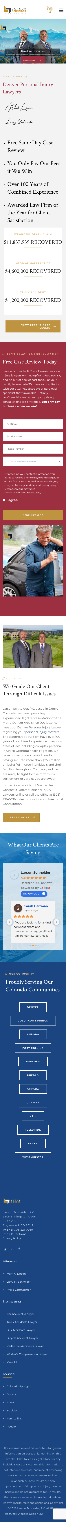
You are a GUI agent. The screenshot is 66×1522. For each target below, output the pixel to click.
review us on (32, 893)
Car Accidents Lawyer (20, 1314)
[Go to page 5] (33, 945)
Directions (18, 1234)
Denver (33, 1007)
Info (5, 1234)
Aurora (33, 1034)
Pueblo (33, 1075)
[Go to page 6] (36, 945)
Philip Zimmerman (19, 1289)
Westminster (33, 1157)
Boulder (33, 1061)
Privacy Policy (33, 492)
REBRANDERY (53, 1513)
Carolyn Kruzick (36, 906)
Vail (33, 1116)
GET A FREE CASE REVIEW (29, 60)
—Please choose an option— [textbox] (22, 461)
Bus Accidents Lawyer (21, 1330)
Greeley (33, 1102)
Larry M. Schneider (19, 1281)
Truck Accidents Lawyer (22, 1322)
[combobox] (33, 461)
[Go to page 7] (38, 945)
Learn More (19, 817)
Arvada (33, 1089)
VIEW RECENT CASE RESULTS (35, 326)
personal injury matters (42, 732)
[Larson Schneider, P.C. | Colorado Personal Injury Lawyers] (15, 9)
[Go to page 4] (30, 945)
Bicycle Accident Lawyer (22, 1338)
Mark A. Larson (16, 1273)
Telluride (33, 1129)
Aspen (33, 1143)
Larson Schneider (35, 873)
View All (12, 1362)
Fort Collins (33, 1048)
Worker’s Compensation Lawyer (27, 1354)
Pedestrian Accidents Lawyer (25, 1346)
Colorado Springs (33, 1020)
